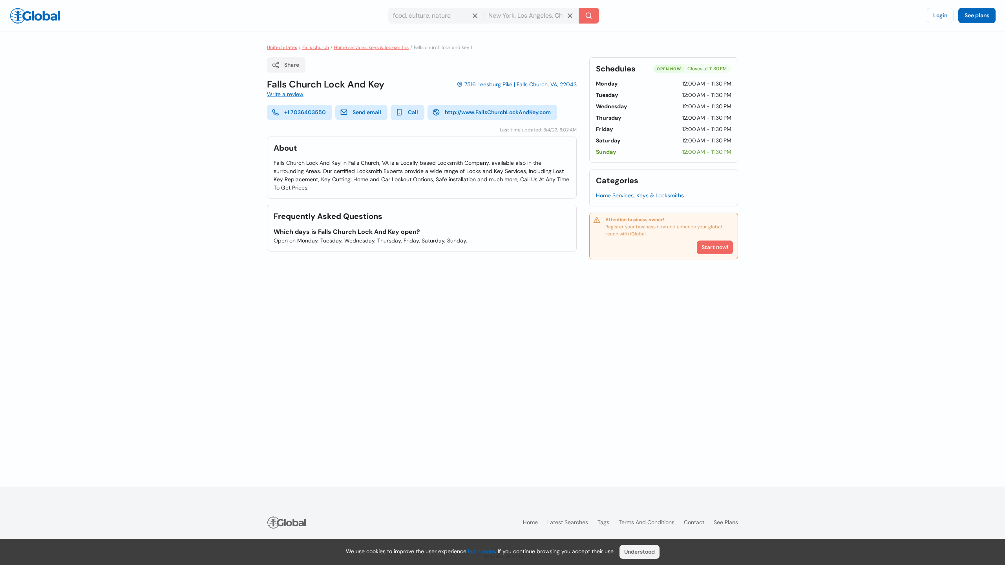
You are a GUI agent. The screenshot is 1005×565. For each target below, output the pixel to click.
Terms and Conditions (646, 522)
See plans (977, 15)
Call (413, 112)
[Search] (589, 16)
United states (282, 47)
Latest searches (567, 522)
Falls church (315, 47)
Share (291, 64)
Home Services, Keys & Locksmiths (640, 195)
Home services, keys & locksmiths (371, 47)
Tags (603, 522)
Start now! (715, 247)
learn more (481, 551)
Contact (694, 522)
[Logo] (34, 16)
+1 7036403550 (305, 112)
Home (530, 522)
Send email (367, 112)
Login (940, 15)
